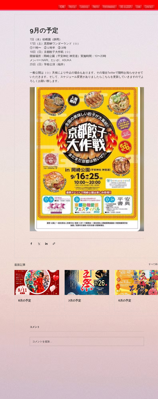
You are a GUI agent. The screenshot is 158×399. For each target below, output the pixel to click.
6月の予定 (124, 300)
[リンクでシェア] (53, 243)
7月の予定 (74, 300)
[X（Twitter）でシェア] (38, 243)
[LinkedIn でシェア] (46, 243)
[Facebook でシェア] (31, 243)
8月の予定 (24, 300)
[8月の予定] (37, 282)
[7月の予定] (87, 282)
